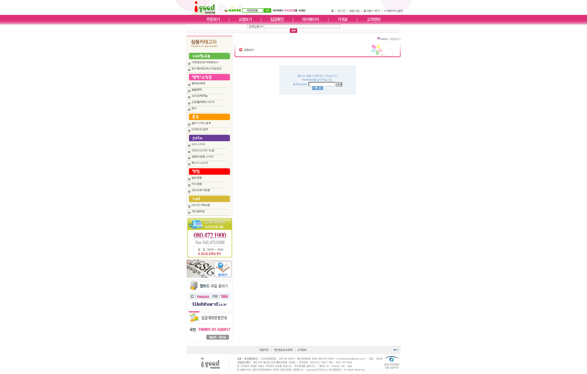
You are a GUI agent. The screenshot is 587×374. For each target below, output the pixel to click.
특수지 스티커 (199, 162)
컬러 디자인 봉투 (201, 123)
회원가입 (354, 10)
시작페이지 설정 (393, 10)
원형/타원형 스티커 (202, 156)
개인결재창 (198, 211)
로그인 (342, 10)
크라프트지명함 (200, 190)
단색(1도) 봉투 (199, 129)
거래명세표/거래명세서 (205, 62)
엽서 (194, 108)
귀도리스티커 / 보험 (202, 150)
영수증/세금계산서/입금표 (206, 68)
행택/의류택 (198, 83)
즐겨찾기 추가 (371, 10)
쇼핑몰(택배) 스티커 (203, 102)
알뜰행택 (196, 89)
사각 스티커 (198, 144)
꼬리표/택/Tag (199, 95)
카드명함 (196, 184)
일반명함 (196, 177)
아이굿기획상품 (200, 205)
